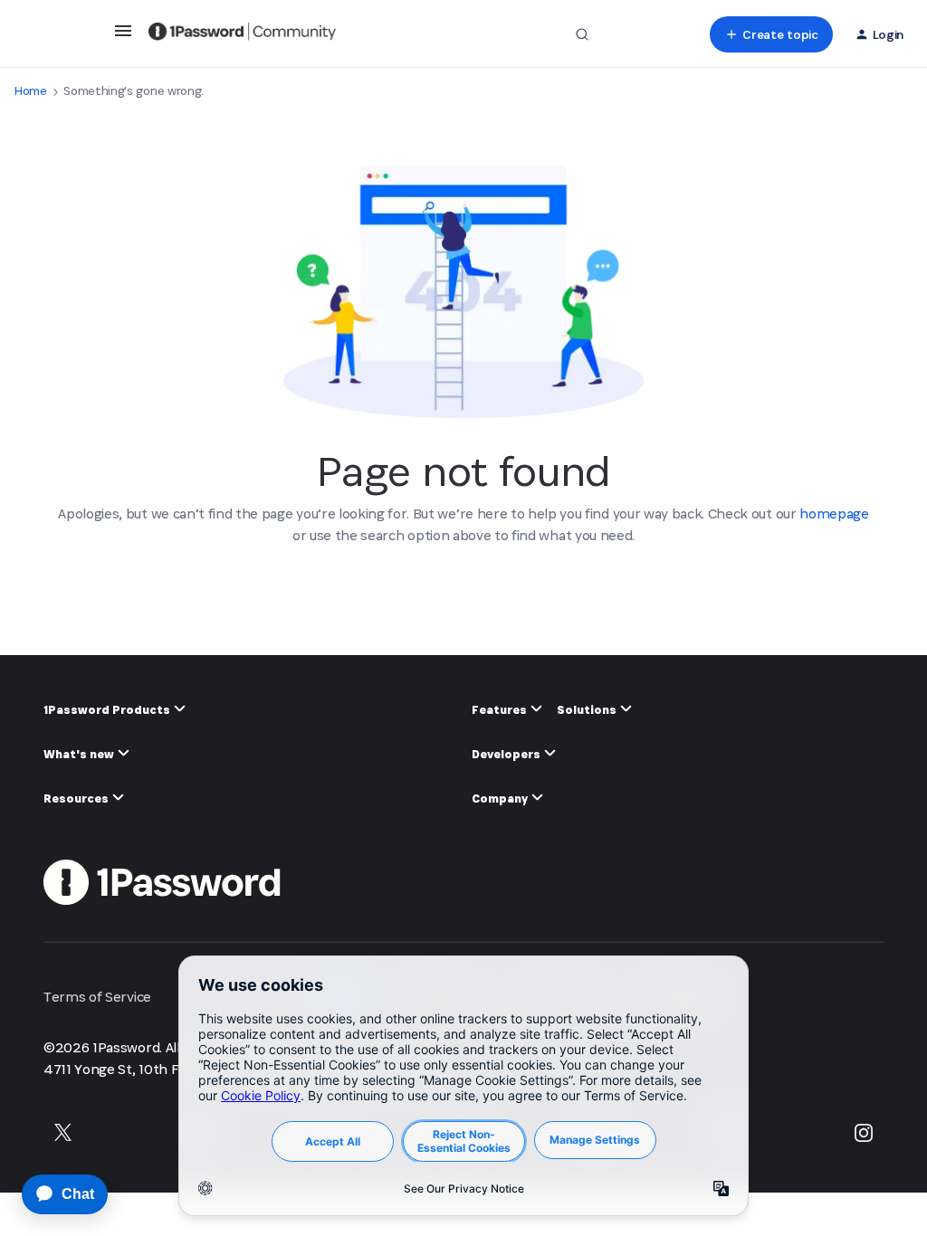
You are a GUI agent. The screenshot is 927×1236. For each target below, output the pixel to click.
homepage (833, 513)
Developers (507, 754)
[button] (123, 36)
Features (501, 710)
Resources (77, 798)
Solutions (588, 710)
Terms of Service (97, 996)
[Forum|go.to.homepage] (242, 34)
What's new (80, 754)
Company (501, 798)
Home (30, 91)
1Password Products (108, 710)
